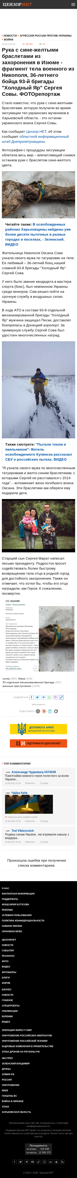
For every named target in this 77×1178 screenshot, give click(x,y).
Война (8, 39)
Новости (10, 35)
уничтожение (10, 1085)
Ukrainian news (12, 931)
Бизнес (7, 989)
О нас (5, 888)
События (8, 950)
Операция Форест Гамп (17, 1030)
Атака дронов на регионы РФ (21, 1051)
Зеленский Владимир (16, 1063)
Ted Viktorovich (23, 830)
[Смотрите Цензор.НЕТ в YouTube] (32, 1162)
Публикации (10, 1011)
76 (44, 44)
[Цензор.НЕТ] (17, 5)
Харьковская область (16, 1112)
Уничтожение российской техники (24, 1041)
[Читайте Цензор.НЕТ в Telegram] (26, 1162)
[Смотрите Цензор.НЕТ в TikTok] (38, 1162)
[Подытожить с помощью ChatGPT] (38, 710)
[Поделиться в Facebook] (31, 696)
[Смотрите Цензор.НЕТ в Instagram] (44, 1162)
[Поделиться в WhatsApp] (49, 696)
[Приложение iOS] (56, 1162)
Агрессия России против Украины (46, 35)
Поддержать (10, 899)
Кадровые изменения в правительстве (27, 1046)
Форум (6, 983)
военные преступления (21, 686)
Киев (5, 1090)
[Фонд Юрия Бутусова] (38, 728)
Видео (6, 966)
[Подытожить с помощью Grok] (56, 710)
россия (7, 1079)
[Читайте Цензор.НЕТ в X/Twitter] (20, 1162)
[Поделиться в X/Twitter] (37, 696)
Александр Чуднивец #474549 (34, 772)
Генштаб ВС (9, 1096)
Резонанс (8, 956)
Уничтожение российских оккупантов (27, 1035)
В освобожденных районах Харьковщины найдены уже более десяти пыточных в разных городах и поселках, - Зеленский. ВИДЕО (38, 234)
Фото (5, 961)
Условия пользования (17, 915)
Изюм (25, 678)
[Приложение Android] (50, 1162)
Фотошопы (9, 972)
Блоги (6, 977)
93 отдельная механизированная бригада (32, 682)
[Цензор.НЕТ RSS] (62, 1162)
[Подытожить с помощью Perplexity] (50, 710)
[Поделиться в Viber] (55, 696)
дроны (6, 1069)
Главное (7, 1000)
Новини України (12, 926)
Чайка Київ (19, 792)
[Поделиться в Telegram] (43, 696)
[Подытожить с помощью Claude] (44, 710)
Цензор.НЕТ (36, 131)
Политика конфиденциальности (23, 920)
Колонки (7, 1016)
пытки (10, 678)
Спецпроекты (11, 1005)
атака (5, 1106)
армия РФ (8, 1074)
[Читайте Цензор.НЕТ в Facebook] (14, 1162)
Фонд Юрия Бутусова (15, 904)
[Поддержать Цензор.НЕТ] (38, 744)
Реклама (7, 910)
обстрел (7, 1058)
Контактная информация (18, 893)
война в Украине (13, 1101)
